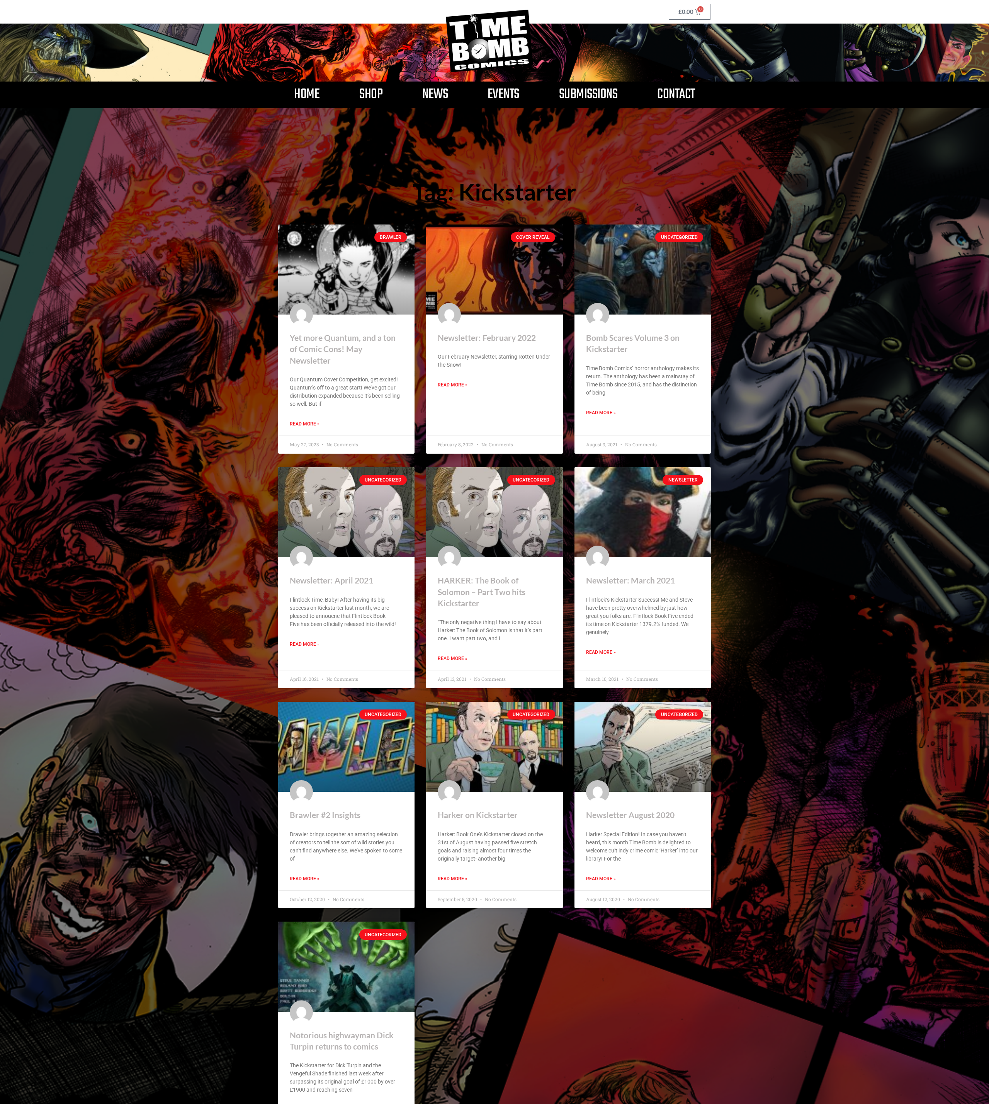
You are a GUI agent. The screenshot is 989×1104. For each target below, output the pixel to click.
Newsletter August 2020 (630, 815)
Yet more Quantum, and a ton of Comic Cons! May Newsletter (343, 349)
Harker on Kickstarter (478, 815)
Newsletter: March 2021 (630, 580)
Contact (676, 94)
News (435, 94)
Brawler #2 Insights (325, 815)
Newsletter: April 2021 (331, 580)
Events (503, 94)
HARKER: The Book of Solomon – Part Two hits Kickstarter (481, 591)
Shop (370, 94)
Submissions (588, 94)
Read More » (304, 424)
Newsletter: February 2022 (487, 337)
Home (306, 94)
